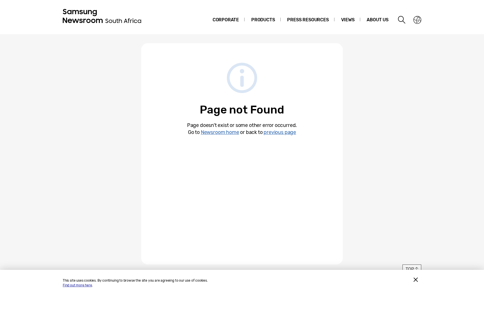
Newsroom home (220, 132)
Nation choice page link (417, 19)
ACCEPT (415, 279)
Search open (402, 19)
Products (263, 19)
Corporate (226, 19)
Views (348, 19)
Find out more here (77, 285)
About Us (377, 19)
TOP (410, 269)
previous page (280, 132)
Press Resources (308, 19)
